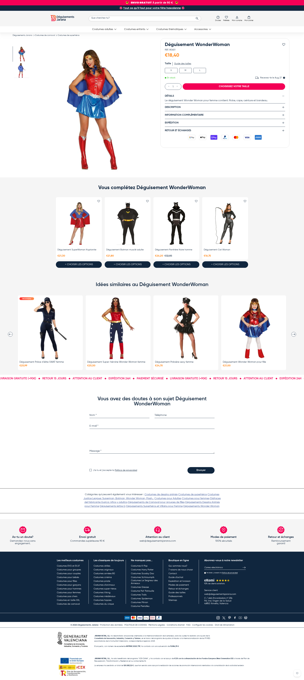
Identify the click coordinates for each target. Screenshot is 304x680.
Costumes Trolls (138, 595)
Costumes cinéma (103, 577)
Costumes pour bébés (68, 577)
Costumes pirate (102, 581)
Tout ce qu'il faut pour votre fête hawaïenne (152, 8)
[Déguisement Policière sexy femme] (186, 328)
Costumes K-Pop (139, 566)
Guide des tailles (182, 64)
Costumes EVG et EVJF (68, 566)
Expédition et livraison (179, 581)
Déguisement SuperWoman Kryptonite (76, 250)
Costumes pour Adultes (167, 498)
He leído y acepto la (222, 573)
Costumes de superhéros (68, 35)
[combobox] (145, 18)
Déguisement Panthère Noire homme (173, 250)
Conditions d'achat (176, 625)
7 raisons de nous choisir (180, 570)
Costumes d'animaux (104, 585)
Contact (172, 573)
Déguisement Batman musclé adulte (125, 250)
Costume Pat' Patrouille (142, 591)
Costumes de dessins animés (161, 494)
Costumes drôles (102, 566)
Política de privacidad (126, 470)
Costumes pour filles (67, 581)
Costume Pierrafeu (140, 606)
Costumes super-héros (105, 589)
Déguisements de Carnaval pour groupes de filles (156, 502)
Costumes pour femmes (195, 498)
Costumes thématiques (169, 29)
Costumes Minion (139, 602)
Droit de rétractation (224, 625)
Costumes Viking (102, 592)
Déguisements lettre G (113, 506)
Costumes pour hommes (69, 589)
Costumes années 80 (104, 573)
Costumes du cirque (104, 604)
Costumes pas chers (67, 596)
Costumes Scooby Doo (142, 573)
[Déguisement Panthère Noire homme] (176, 223)
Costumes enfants (134, 29)
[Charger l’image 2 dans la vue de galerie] (21, 70)
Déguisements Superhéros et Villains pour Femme (154, 506)
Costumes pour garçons (69, 585)
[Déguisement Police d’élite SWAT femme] (50, 328)
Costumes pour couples (69, 573)
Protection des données (111, 625)
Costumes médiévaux (104, 596)
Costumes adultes (102, 29)
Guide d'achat (175, 577)
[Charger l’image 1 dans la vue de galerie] (21, 54)
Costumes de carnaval (45, 35)
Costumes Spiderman (142, 598)
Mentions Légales (157, 625)
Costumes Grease (140, 587)
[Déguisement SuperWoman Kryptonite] (78, 223)
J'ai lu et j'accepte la (115, 470)
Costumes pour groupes (69, 570)
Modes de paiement (178, 585)
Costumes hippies (102, 600)
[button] (248, 18)
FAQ (188, 625)
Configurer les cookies (202, 625)
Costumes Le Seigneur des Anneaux (144, 581)
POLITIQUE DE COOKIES (135, 625)
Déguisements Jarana (22, 35)
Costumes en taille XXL (68, 600)
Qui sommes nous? (177, 566)
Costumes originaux (104, 570)
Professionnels (175, 596)
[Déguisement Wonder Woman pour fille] (254, 328)
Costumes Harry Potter (142, 570)
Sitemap (172, 600)
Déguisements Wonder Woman (201, 506)
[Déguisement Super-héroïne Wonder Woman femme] (118, 328)
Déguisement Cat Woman (217, 250)
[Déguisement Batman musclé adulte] (127, 223)
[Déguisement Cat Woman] (225, 223)
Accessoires (201, 29)
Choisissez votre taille (234, 86)
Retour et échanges (178, 589)
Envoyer (201, 470)
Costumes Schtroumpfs (142, 577)
